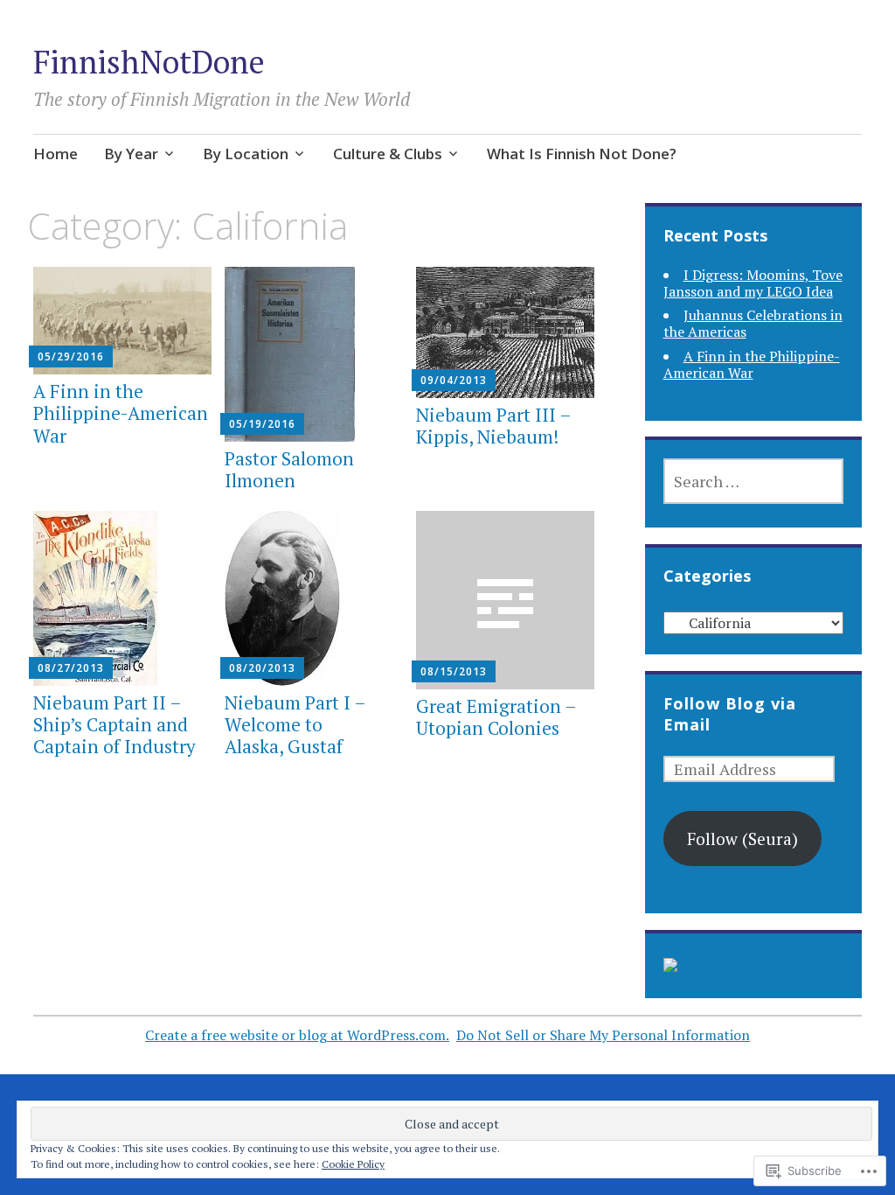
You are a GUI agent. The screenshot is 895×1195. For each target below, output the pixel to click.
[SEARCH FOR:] (753, 481)
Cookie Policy (353, 1164)
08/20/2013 (262, 667)
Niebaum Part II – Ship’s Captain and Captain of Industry (114, 724)
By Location (245, 153)
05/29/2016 (71, 356)
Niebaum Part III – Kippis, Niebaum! (493, 425)
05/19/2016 (262, 423)
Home (55, 153)
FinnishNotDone (149, 61)
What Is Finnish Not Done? (581, 153)
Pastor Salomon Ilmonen (289, 469)
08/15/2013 (453, 671)
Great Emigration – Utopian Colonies (496, 717)
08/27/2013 (71, 667)
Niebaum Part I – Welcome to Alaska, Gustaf (295, 724)
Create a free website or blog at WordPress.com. (297, 1035)
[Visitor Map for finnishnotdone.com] (670, 965)
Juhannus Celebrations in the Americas (753, 323)
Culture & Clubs (387, 153)
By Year (131, 153)
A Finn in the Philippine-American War (120, 413)
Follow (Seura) (742, 838)
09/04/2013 (453, 380)
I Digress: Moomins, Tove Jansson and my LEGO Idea (753, 283)
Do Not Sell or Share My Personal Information (603, 1035)
